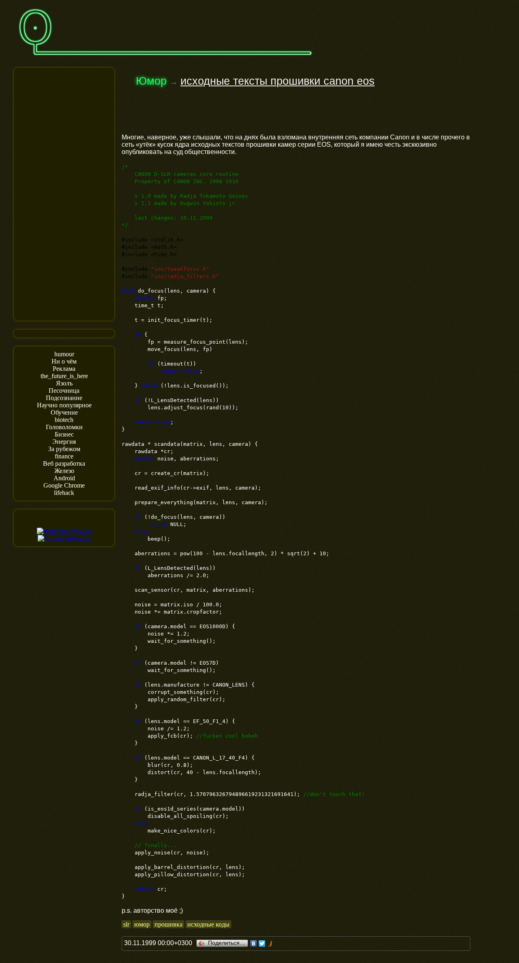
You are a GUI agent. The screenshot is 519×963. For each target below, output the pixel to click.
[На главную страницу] (165, 59)
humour (64, 354)
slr (126, 924)
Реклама (64, 368)
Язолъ (64, 383)
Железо (64, 470)
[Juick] (270, 943)
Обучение (64, 412)
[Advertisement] (64, 193)
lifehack (64, 492)
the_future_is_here (64, 375)
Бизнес (64, 434)
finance (64, 456)
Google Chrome (64, 485)
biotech (64, 419)
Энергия (64, 441)
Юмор (151, 81)
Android (64, 478)
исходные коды (208, 924)
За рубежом (64, 448)
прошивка (168, 924)
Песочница (64, 390)
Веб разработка (64, 463)
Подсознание (64, 397)
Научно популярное (64, 405)
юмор (142, 924)
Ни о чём (64, 361)
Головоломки (64, 427)
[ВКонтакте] (253, 943)
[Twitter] (262, 943)
